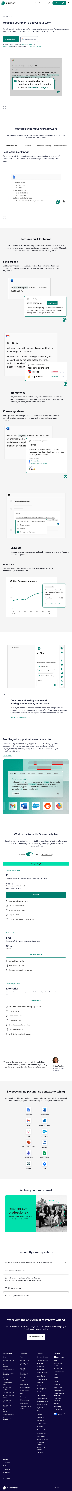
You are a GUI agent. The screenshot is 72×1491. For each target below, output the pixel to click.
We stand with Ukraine (58, 1364)
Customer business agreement (59, 1394)
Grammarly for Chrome (7, 1378)
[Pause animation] (4, 107)
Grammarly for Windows (7, 1366)
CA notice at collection (57, 1399)
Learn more (7, 756)
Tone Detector (41, 1392)
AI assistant (23, 1378)
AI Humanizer (41, 1370)
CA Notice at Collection (34, 46)
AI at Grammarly (25, 1381)
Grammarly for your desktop (9, 1361)
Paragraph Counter (42, 1401)
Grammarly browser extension (9, 1374)
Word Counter (41, 1395)
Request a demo (40, 3)
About (56, 1360)
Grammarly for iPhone (7, 1410)
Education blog (24, 1400)
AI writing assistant (25, 1387)
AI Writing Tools (41, 1389)
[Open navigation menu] (68, 3)
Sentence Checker (42, 1439)
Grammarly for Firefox (7, 1388)
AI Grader (40, 1427)
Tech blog (23, 1397)
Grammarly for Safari (7, 1383)
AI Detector (40, 1366)
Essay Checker (41, 1376)
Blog (21, 1394)
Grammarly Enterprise (23, 1369)
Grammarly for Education (24, 1374)
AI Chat (39, 1385)
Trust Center (57, 1384)
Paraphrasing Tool (42, 1379)
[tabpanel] (36, 184)
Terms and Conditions (27, 44)
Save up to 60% (46, 854)
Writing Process (24, 1390)
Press (55, 1375)
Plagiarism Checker (42, 1360)
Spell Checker (41, 1436)
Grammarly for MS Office (8, 1396)
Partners (56, 1381)
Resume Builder (41, 1433)
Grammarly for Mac (8, 1370)
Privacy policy (58, 1387)
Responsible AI (58, 1368)
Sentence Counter (42, 1404)
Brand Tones (40, 1417)
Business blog (24, 1403)
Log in (49, 3)
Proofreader (40, 1452)
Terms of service (59, 1390)
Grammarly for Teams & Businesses (25, 1364)
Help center (6, 1463)
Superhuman (60, 1357)
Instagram (8, 1472)
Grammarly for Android (7, 1419)
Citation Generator (42, 1373)
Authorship (40, 1420)
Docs (4, 1357)
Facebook (7, 1469)
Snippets (39, 1411)
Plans (21, 1357)
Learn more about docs (19, 718)
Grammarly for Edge (9, 1392)
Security (56, 1403)
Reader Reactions (42, 1430)
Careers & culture (59, 1371)
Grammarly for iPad (8, 1415)
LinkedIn (7, 1479)
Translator (40, 1382)
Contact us (6, 1466)
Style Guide (40, 1408)
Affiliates (56, 1378)
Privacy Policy (7, 46)
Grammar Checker (42, 1357)
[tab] (11, 146)
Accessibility (57, 1406)
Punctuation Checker (40, 1443)
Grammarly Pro (24, 1360)
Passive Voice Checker (41, 1448)
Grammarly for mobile (7, 1406)
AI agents (40, 1363)
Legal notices (58, 1410)
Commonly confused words (26, 1407)
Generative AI (24, 1384)
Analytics (39, 1414)
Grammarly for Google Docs (7, 1401)
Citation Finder (41, 1423)
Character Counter (42, 1398)
